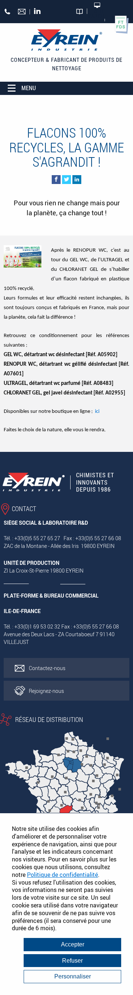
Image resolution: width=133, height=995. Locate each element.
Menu (28, 88)
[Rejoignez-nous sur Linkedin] (39, 11)
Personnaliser (72, 976)
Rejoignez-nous (46, 690)
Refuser (72, 960)
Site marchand (96, 13)
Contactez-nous (47, 668)
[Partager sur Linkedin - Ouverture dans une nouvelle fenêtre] (76, 179)
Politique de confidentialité (62, 875)
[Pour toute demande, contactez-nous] (22, 12)
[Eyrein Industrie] (66, 40)
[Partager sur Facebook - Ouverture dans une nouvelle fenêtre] (56, 179)
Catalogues (80, 14)
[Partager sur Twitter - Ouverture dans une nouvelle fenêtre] (66, 179)
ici (97, 411)
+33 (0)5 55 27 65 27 (7, 10)
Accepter (72, 944)
